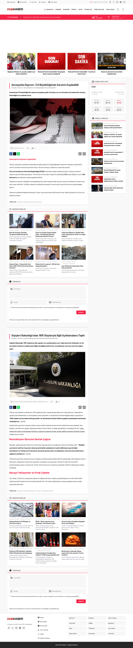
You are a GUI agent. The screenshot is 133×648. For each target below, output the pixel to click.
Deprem (34, 202)
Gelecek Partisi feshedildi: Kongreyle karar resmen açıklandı (41, 17)
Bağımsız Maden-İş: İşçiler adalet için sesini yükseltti (113, 135)
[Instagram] (117, 2)
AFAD (25, 202)
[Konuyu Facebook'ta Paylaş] (10, 153)
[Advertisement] (66, 35)
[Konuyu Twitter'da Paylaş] (14, 153)
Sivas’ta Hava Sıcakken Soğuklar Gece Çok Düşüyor (73, 522)
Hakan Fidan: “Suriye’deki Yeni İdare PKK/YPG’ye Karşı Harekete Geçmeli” (21, 266)
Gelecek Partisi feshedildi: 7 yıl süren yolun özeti (51, 73)
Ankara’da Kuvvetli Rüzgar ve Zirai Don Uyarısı (19, 522)
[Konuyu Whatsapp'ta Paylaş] (18, 153)
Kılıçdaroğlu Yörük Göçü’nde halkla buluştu (113, 189)
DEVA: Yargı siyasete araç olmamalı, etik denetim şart (45, 522)
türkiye (51, 490)
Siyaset (49, 549)
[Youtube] (120, 2)
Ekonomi (38, 549)
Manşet (17, 230)
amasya (29, 202)
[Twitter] (113, 2)
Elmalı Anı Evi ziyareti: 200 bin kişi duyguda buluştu (48, 265)
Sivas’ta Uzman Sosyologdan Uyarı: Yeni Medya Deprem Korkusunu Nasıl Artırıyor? (46, 234)
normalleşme (45, 490)
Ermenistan (37, 490)
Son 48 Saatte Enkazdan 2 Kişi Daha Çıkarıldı (72, 267)
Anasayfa (14, 87)
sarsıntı (40, 202)
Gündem (20, 87)
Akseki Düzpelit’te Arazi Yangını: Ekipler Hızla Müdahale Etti (112, 73)
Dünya (63, 262)
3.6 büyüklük (20, 202)
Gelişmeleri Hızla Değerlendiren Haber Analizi (113, 180)
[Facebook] (110, 2)
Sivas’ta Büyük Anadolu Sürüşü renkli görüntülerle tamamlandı (113, 128)
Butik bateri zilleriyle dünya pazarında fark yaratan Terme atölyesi (72, 553)
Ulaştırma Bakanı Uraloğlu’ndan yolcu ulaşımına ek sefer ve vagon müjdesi (74, 234)
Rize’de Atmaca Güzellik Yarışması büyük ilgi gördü (18, 233)
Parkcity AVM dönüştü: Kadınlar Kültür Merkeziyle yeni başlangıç (20, 552)
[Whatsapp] (124, 2)
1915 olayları (20, 490)
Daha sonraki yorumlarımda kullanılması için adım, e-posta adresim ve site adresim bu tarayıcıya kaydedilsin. (45, 307)
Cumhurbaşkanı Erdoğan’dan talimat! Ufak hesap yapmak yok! (47, 554)
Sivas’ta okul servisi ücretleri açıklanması (81, 73)
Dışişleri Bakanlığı (28, 490)
